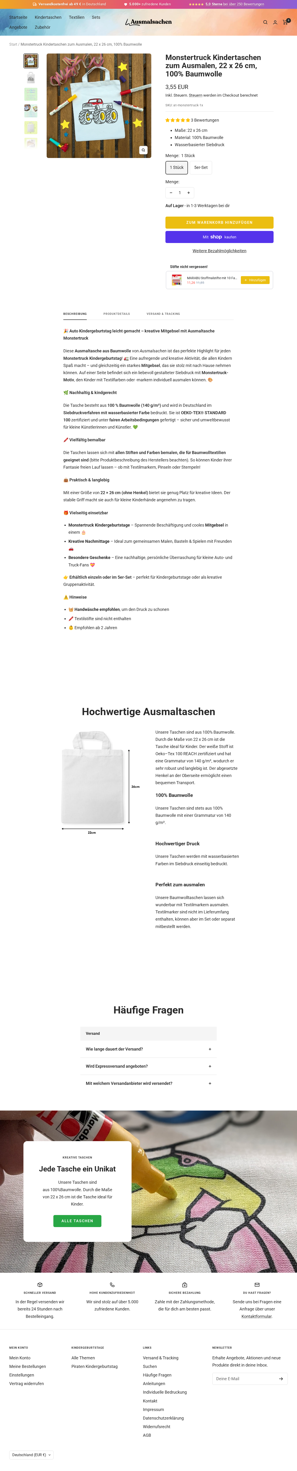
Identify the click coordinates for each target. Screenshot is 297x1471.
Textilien (76, 17)
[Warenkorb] (285, 22)
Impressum (153, 1409)
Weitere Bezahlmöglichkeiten (219, 250)
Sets (96, 17)
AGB (147, 1435)
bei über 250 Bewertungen (235, 4)
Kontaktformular (256, 1316)
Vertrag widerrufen (26, 1383)
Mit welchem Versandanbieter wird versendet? (129, 1083)
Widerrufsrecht (156, 1426)
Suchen (150, 1366)
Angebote (18, 27)
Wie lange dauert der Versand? (114, 1049)
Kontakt (150, 1400)
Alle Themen (83, 1357)
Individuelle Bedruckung (165, 1392)
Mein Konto (19, 1357)
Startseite (18, 17)
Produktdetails (116, 314)
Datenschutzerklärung (163, 1418)
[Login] (275, 22)
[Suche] (265, 22)
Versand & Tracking (163, 314)
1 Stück (177, 167)
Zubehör (42, 27)
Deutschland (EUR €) (29, 1455)
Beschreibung (75, 314)
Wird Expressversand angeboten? (117, 1066)
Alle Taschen (77, 1221)
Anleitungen (154, 1383)
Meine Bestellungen (27, 1366)
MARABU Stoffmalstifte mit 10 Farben (212, 278)
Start (13, 44)
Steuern (195, 95)
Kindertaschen (48, 17)
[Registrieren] (281, 1378)
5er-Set (201, 167)
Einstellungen (21, 1375)
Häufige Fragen (157, 1375)
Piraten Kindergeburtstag (94, 1366)
